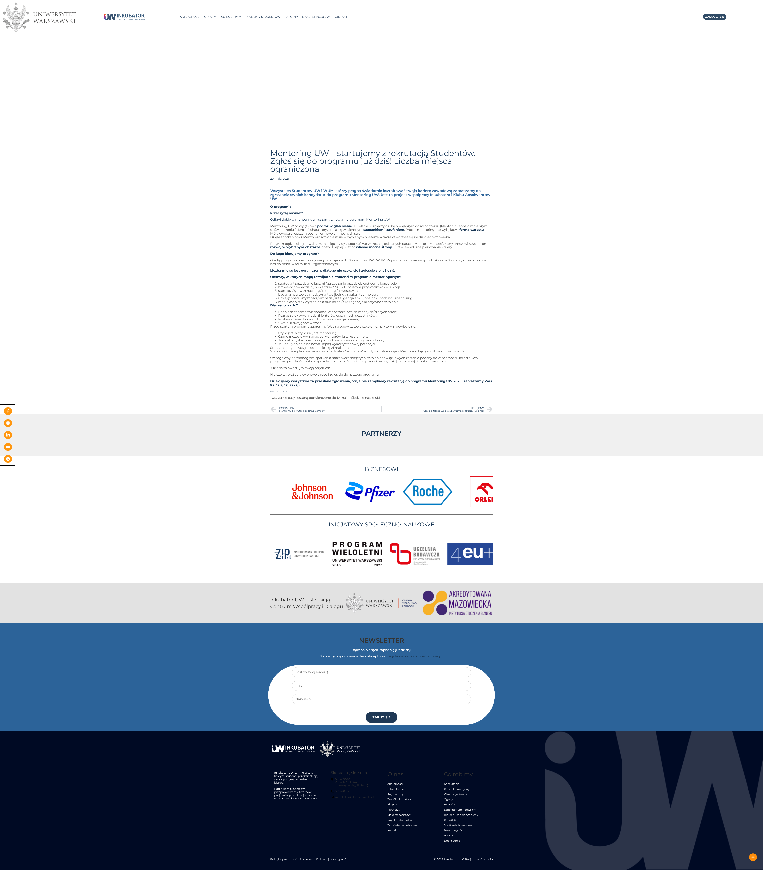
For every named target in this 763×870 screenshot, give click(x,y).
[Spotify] (8, 459)
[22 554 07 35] (341, 793)
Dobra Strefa (452, 840)
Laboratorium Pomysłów (460, 809)
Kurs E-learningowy (457, 789)
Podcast (449, 835)
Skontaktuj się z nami (350, 773)
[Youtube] (8, 447)
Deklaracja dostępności (332, 859)
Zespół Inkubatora (399, 799)
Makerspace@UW (316, 17)
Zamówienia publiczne (402, 825)
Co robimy (229, 17)
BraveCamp (451, 804)
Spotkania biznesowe (458, 825)
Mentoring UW (453, 830)
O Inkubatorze (396, 789)
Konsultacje (451, 783)
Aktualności (190, 17)
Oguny (448, 799)
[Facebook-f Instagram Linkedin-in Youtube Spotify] (7, 435)
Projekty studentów (263, 17)
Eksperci (393, 804)
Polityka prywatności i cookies (291, 859)
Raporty (291, 17)
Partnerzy (393, 809)
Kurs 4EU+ (450, 820)
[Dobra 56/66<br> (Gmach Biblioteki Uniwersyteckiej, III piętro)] (353, 784)
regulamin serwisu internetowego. (415, 656)
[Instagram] (8, 423)
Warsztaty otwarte (455, 794)
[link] (124, 17)
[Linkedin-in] (8, 435)
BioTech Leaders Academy (461, 814)
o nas (208, 17)
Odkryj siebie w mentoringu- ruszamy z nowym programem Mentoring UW (330, 219)
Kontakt (340, 17)
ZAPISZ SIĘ (381, 717)
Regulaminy (395, 794)
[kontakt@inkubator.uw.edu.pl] (353, 799)
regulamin (278, 391)
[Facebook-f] (8, 411)
